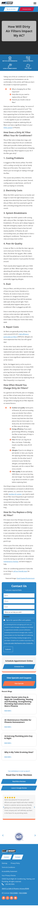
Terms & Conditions (8, 867)
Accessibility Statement (9, 871)
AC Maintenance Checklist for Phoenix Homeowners (17, 721)
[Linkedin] (3, 898)
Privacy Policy (15, 863)
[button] (35, 3)
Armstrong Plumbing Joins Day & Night (18, 737)
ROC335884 (23, 893)
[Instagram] (7, 898)
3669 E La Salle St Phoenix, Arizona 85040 (15, 889)
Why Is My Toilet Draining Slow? (18, 752)
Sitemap (4, 863)
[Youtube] (15, 898)
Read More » (8, 711)
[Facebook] (11, 898)
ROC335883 (14, 893)
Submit (8, 649)
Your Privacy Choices (9, 875)
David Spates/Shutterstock (25, 578)
